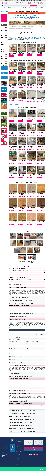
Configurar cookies (19, 454)
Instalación (18, 464)
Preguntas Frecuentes (19, 457)
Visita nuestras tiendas (39, 3)
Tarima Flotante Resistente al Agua (4, 68)
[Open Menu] (2, 5)
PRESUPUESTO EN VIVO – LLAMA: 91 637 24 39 (10, 0)
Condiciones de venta (19, 448)
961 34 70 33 (3, 469)
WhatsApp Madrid (30, 2)
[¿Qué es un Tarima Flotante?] (22, 257)
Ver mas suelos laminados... (14, 104)
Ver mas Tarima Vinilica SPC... (14, 180)
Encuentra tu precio (4, 73)
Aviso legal (18, 455)
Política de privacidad (19, 451)
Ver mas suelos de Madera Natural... (15, 227)
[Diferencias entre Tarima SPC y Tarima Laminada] (31, 257)
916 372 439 (24, 2)
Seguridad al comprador (18, 447)
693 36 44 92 (6, 456)
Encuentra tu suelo (4, 77)
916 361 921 (21, 2)
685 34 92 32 (9, 469)
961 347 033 (22, 3)
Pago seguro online (12, 449)
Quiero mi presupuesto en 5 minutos (12, 442)
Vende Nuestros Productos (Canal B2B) (19, 459)
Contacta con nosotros (19, 441)
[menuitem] (2, 7)
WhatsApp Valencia (30, 3)
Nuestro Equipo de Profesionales (19, 461)
